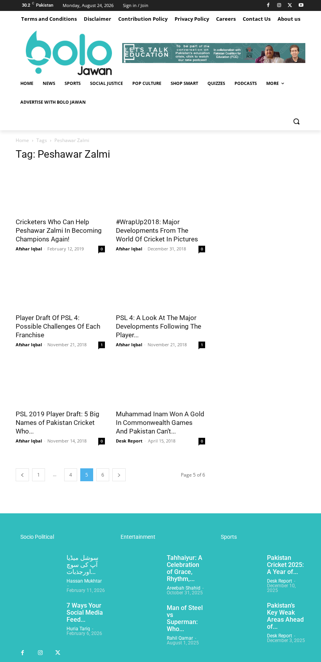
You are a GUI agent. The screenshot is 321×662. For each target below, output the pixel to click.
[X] (289, 5)
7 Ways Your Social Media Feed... (85, 612)
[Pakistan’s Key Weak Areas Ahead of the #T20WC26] (238, 617)
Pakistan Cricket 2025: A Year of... (285, 565)
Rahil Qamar (180, 638)
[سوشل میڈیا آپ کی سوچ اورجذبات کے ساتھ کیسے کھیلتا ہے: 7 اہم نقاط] (38, 570)
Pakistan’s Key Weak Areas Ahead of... (285, 616)
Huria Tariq (78, 628)
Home (22, 140)
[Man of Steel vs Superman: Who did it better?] (138, 620)
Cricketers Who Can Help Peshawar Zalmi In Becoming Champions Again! (59, 230)
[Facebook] (268, 5)
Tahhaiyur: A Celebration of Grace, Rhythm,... (184, 568)
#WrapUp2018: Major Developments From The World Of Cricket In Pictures (157, 230)
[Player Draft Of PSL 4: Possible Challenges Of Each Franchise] (60, 286)
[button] (296, 121)
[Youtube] (300, 5)
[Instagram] (279, 5)
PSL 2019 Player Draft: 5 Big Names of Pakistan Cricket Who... (57, 422)
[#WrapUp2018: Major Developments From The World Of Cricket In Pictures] (160, 190)
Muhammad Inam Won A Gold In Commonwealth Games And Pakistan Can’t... (160, 422)
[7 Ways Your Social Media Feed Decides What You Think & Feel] (38, 617)
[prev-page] (22, 474)
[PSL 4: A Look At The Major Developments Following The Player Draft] (160, 286)
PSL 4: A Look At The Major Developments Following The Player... (158, 326)
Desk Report (129, 441)
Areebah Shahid (183, 588)
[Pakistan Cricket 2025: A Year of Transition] (238, 570)
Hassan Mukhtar (84, 581)
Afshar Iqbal (29, 249)
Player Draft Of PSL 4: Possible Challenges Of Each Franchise (58, 326)
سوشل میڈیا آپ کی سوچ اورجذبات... (82, 565)
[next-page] (119, 474)
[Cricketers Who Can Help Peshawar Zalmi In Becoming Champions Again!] (60, 190)
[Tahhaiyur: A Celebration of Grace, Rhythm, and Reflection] (138, 570)
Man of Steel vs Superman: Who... (185, 618)
